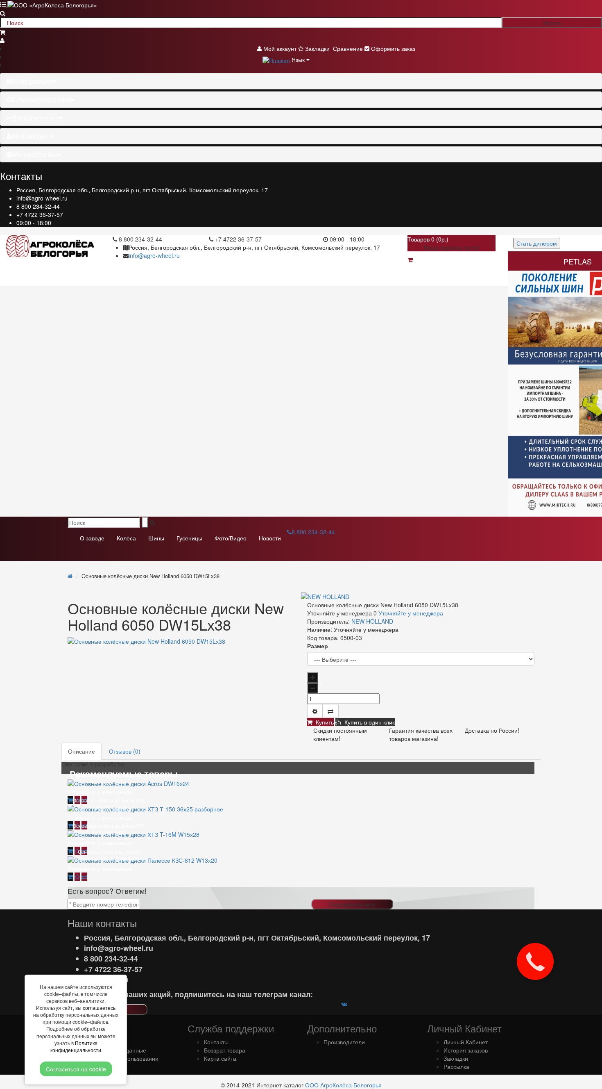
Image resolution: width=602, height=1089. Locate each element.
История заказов (466, 1050)
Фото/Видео (231, 538)
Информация (32, 81)
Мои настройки (35, 154)
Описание (81, 751)
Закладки (456, 1058)
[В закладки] (315, 711)
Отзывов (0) (124, 751)
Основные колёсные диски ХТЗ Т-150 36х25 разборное (108, 804)
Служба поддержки (42, 99)
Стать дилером (536, 243)
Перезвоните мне (352, 904)
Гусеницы (189, 538)
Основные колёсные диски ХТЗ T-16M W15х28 (108, 829)
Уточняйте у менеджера (410, 613)
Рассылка (456, 1066)
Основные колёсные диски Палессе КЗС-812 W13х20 (109, 855)
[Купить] (70, 800)
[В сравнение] (330, 711)
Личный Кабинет (466, 1042)
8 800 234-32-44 (38, 206)
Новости (270, 538)
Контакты (216, 1042)
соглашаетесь (99, 1007)
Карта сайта (220, 1058)
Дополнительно (35, 118)
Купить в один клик (368, 722)
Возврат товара (224, 1050)
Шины (156, 538)
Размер (317, 646)
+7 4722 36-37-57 (39, 214)
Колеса (126, 538)
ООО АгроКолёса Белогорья (343, 1085)
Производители (344, 1042)
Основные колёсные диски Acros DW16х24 (109, 778)
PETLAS (578, 261)
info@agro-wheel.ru (42, 198)
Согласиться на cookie (76, 1069)
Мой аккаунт (30, 136)
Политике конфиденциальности (75, 1046)
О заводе (92, 538)
